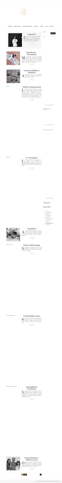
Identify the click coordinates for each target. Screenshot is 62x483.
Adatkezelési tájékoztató (39, 481)
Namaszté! (32, 34)
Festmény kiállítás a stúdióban (31, 71)
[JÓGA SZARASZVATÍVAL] (31, 12)
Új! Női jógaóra (32, 158)
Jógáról (35, 26)
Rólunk (41, 26)
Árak (47, 26)
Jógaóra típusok (17, 26)
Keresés (44, 31)
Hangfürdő (31, 228)
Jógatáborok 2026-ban (27, 26)
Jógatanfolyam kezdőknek (31, 388)
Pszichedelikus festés (31, 316)
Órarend (10, 26)
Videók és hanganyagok (31, 87)
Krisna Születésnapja (31, 245)
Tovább (31, 43)
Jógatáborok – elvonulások (31, 53)
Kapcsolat (51, 26)
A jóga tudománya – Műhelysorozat (31, 459)
